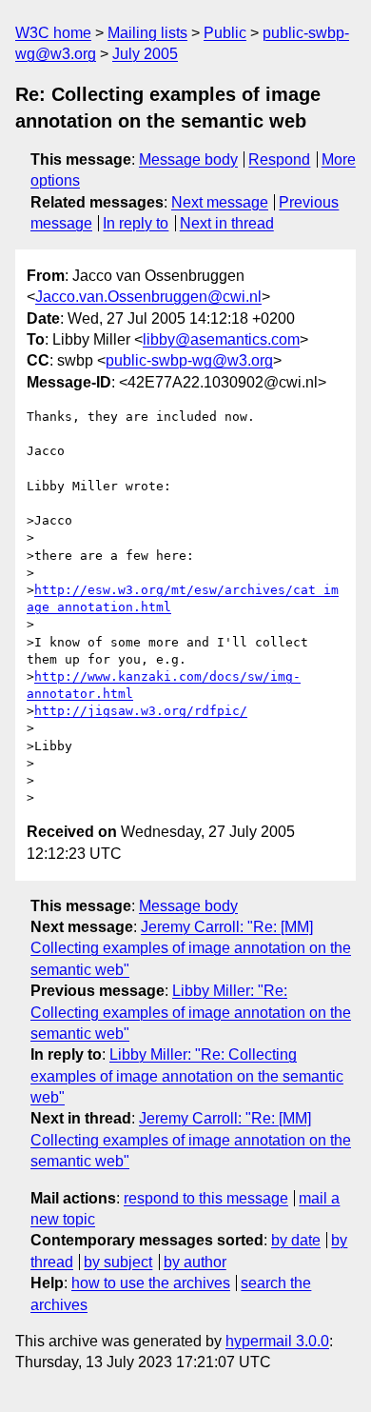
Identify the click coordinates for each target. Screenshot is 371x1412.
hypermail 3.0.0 (277, 1341)
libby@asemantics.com (221, 339)
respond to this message (206, 1198)
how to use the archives (150, 1283)
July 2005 (145, 54)
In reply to (135, 223)
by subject (118, 1262)
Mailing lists (147, 33)
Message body (188, 159)
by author (195, 1262)
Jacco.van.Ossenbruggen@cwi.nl (148, 296)
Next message (219, 202)
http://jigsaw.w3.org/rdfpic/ (140, 711)
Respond (279, 159)
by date (296, 1240)
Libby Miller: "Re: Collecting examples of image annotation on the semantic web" (190, 1012)
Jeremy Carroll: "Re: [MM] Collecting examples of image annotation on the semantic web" (190, 948)
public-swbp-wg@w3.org (189, 360)
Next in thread (227, 223)
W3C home (53, 33)
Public (225, 33)
